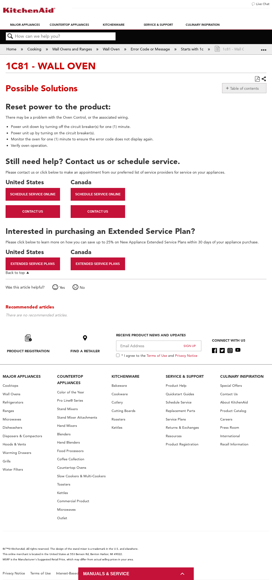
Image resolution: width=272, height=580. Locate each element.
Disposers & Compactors (22, 436)
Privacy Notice (186, 355)
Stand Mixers (67, 409)
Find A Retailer (85, 351)
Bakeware (119, 386)
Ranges (8, 411)
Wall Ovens (11, 394)
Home (12, 49)
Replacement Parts (180, 411)
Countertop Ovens (71, 468)
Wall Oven (112, 49)
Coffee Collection (70, 459)
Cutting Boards (123, 411)
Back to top (15, 272)
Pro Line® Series (70, 400)
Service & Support (158, 25)
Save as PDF (257, 79)
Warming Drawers (17, 453)
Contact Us (32, 211)
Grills (7, 461)
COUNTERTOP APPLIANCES (70, 379)
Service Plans (176, 419)
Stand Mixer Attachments (77, 417)
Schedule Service (179, 402)
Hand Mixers (67, 426)
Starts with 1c (193, 49)
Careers (226, 419)
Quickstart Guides (180, 394)
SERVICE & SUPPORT (185, 376)
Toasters (63, 484)
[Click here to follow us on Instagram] (229, 350)
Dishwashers (12, 427)
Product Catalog (233, 411)
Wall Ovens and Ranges (72, 49)
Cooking (34, 49)
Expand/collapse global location (264, 47)
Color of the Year (70, 392)
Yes (62, 287)
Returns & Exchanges (182, 427)
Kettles (62, 493)
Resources (174, 436)
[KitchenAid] (29, 10)
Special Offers (231, 386)
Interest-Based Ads (71, 573)
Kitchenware (114, 25)
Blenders (64, 434)
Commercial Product (73, 501)
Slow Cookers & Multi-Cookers (81, 476)
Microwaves (12, 419)
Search (10, 36)
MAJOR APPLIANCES (22, 376)
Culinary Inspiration (203, 25)
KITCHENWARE (125, 376)
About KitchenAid (234, 402)
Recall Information (234, 444)
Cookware (120, 394)
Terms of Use (157, 355)
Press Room (229, 427)
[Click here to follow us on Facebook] (214, 350)
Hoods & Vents (14, 444)
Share (263, 79)
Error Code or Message (151, 49)
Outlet (62, 518)
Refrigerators (13, 402)
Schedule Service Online (33, 194)
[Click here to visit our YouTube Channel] (237, 350)
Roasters (118, 419)
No (82, 287)
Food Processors (70, 451)
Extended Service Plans (33, 264)
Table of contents (244, 88)
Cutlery (117, 402)
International (230, 436)
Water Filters (13, 469)
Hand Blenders (68, 442)
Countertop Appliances (69, 25)
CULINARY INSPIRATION (242, 376)
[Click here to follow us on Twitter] (222, 350)
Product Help (176, 386)
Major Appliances (25, 25)
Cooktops (10, 386)
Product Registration (28, 351)
